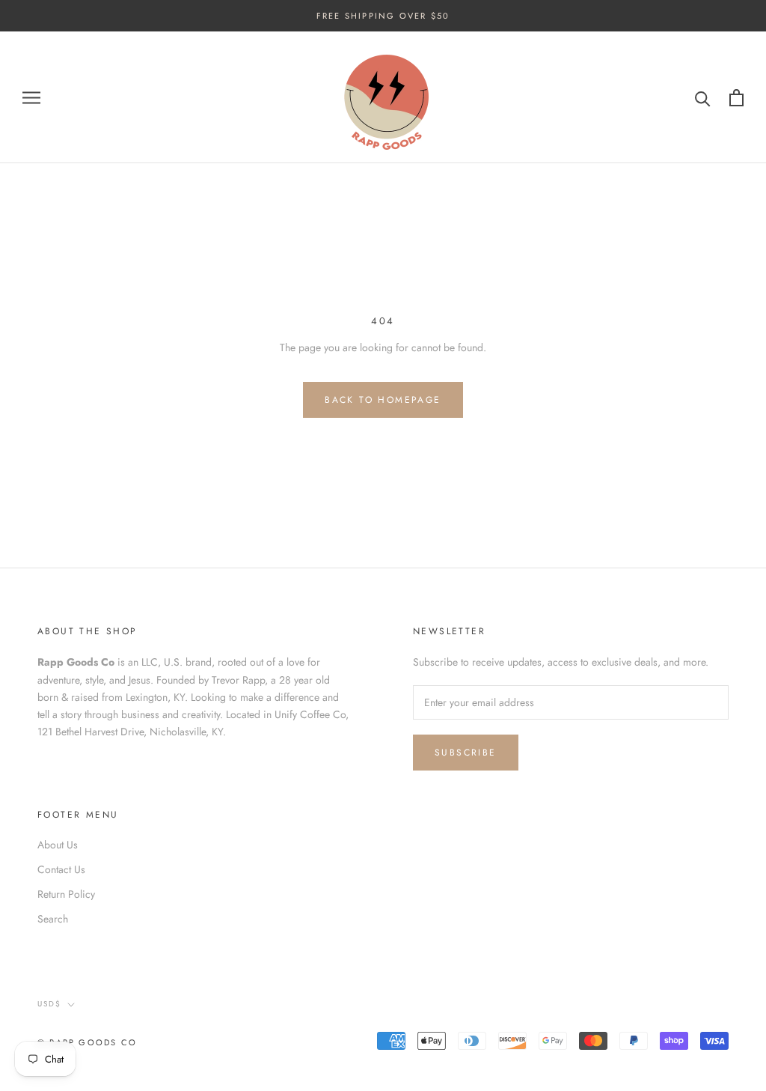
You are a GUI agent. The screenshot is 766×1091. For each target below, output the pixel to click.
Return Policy (66, 894)
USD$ (49, 1003)
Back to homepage (383, 400)
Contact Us (61, 869)
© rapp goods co (87, 1042)
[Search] (703, 98)
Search (52, 918)
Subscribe (466, 752)
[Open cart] (736, 97)
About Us (57, 844)
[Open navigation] (31, 97)
